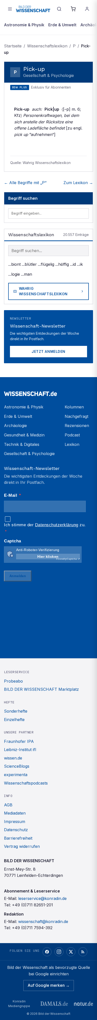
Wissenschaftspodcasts (26, 783)
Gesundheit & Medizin (24, 434)
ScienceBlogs (16, 766)
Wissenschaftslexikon (47, 45)
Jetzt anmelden (48, 351)
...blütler (29, 264)
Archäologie (15, 425)
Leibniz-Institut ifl (20, 749)
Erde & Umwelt (62, 24)
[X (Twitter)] (70, 951)
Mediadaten (15, 813)
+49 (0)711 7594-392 (32, 927)
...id (73, 264)
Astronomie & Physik (24, 24)
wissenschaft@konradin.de (43, 921)
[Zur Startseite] (33, 9)
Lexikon (72, 444)
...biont (14, 264)
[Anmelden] (87, 9)
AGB (8, 804)
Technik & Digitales (21, 444)
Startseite (13, 45)
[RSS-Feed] (82, 951)
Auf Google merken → (49, 985)
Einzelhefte (14, 719)
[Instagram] (58, 951)
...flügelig (46, 264)
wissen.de (13, 758)
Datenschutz (16, 829)
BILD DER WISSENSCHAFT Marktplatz (41, 689)
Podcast (72, 434)
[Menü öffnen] (10, 9)
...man (26, 274)
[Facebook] (47, 951)
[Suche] (59, 9)
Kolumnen (74, 406)
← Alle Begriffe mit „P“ (25, 182)
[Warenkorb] (73, 9)
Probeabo (13, 681)
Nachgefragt (76, 416)
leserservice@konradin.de (42, 898)
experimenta (15, 774)
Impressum (14, 821)
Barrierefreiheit (18, 838)
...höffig (62, 264)
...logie (14, 274)
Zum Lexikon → (78, 182)
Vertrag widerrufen (22, 846)
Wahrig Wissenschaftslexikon (43, 291)
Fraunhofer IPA (19, 741)
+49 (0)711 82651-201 (32, 904)
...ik (80, 264)
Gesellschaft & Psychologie (29, 453)
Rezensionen (77, 425)
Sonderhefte (15, 711)
